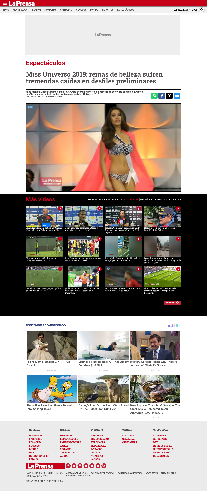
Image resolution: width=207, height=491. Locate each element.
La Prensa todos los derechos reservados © (44, 474)
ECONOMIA (35, 442)
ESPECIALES (98, 442)
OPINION (127, 429)
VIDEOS (95, 452)
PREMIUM (97, 429)
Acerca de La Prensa (77, 473)
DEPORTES (66, 435)
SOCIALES (65, 449)
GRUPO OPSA (160, 429)
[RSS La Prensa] (104, 465)
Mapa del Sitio (168, 473)
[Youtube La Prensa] (86, 465)
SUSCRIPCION (161, 455)
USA (31, 452)
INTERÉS (65, 429)
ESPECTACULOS (69, 438)
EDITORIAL (128, 435)
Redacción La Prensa (54, 97)
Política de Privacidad (103, 473)
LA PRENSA (159, 435)
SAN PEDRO (35, 438)
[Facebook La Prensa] (68, 465)
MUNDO (33, 449)
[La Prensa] (40, 466)
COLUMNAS (128, 438)
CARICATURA (129, 442)
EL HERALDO (160, 438)
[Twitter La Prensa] (74, 465)
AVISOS (95, 459)
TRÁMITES (97, 455)
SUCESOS (34, 445)
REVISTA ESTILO (162, 445)
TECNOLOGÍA (67, 452)
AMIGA (64, 445)
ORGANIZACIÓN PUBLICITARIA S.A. (44, 481)
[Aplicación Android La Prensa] (98, 465)
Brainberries (51, 370)
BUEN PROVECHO (163, 449)
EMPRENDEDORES (70, 442)
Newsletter (152, 473)
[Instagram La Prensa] (80, 465)
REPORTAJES (98, 445)
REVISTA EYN (161, 452)
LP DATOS (96, 449)
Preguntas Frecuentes (78, 475)
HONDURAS (35, 435)
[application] (103, 147)
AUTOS (64, 455)
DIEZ (155, 442)
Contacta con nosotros (130, 473)
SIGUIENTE (171, 302)
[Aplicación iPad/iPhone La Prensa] (92, 465)
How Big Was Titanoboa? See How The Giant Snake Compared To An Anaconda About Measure (155, 409)
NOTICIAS (34, 429)
